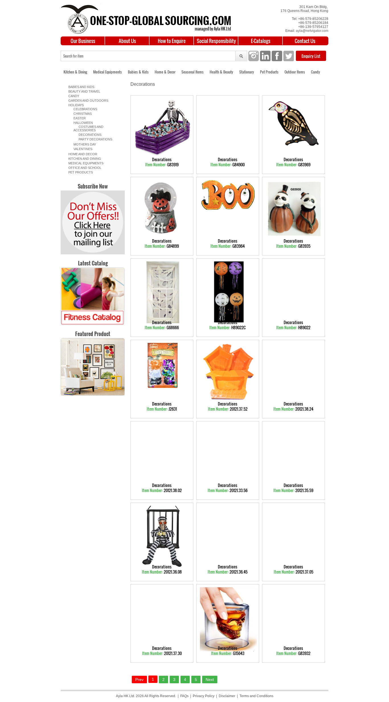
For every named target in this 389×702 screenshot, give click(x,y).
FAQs (184, 696)
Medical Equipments (107, 72)
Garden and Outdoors (87, 100)
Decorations (87, 134)
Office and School (84, 167)
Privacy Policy (203, 696)
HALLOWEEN (81, 122)
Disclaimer (227, 696)
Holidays (75, 105)
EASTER (78, 118)
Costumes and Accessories (88, 128)
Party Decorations (92, 139)
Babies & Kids (138, 72)
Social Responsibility (216, 40)
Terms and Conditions (256, 696)
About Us (127, 40)
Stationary (246, 72)
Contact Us (305, 40)
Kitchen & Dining (75, 72)
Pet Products (269, 72)
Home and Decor (82, 154)
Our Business (83, 40)
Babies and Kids (80, 87)
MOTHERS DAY (83, 144)
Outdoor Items (294, 72)
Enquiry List (311, 56)
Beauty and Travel (83, 91)
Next (210, 679)
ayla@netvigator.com (312, 31)
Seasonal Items (192, 72)
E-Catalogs (260, 40)
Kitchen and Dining (84, 158)
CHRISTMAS (81, 113)
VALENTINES (81, 149)
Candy (315, 72)
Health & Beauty (221, 72)
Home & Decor (165, 72)
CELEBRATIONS (83, 109)
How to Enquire (172, 40)
